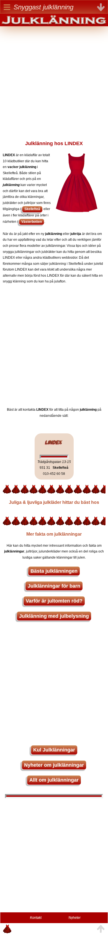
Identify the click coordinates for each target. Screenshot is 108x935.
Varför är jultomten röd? (54, 601)
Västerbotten (31, 222)
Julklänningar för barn (54, 586)
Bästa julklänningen (54, 571)
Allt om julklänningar (54, 780)
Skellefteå (32, 209)
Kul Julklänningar (54, 750)
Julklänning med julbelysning (54, 616)
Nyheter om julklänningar (54, 765)
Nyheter (75, 918)
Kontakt (36, 918)
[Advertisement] (54, 80)
